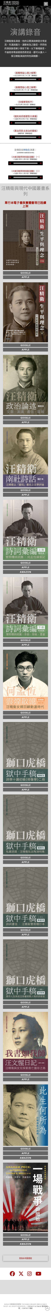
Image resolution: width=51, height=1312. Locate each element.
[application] (26, 79)
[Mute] (39, 79)
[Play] (11, 79)
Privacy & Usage (34, 1306)
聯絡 (31, 1308)
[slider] (25, 79)
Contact (25, 1308)
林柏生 (26, 149)
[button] (46, 4)
